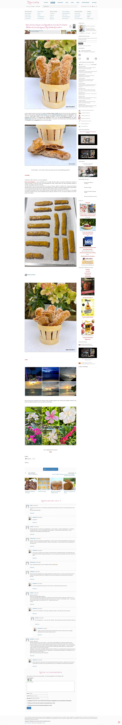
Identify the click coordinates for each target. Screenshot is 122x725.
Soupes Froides (27, 18)
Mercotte (33, 2)
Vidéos (77, 2)
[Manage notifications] (119, 722)
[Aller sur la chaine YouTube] (93, 6)
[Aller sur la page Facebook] (87, 6)
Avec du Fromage (40, 18)
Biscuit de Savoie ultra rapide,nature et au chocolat (88, 164)
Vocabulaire (89, 13)
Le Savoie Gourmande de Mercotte (87, 110)
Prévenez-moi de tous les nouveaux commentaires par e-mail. (41, 703)
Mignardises (52, 18)
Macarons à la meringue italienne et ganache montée (88, 132)
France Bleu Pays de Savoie (88, 250)
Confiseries (52, 15)
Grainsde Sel (70, 26)
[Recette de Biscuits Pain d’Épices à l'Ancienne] (27, 32)
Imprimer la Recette (31, 274)
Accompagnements (40, 16)
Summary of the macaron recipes (87, 345)
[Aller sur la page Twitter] (91, 6)
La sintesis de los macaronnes (86, 362)
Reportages (60, 2)
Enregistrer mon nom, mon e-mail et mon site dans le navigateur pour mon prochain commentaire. (50, 700)
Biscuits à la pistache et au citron (69, 492)
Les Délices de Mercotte (85, 112)
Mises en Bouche (28, 13)
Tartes (66, 15)
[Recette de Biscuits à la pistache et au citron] (73, 32)
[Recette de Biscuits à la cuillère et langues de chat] (68, 32)
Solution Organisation (85, 123)
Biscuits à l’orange (42, 491)
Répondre (32, 513)
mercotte (35, 517)
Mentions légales (28, 722)
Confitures (52, 16)
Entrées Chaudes (28, 16)
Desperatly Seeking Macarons (86, 344)
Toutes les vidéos (90, 18)
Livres (67, 2)
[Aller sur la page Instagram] (89, 6)
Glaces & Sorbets (65, 18)
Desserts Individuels (65, 11)
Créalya (43, 722)
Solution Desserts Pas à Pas (86, 121)
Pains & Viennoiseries (66, 16)
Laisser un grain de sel (51, 469)
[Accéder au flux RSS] (94, 6)
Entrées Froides (28, 15)
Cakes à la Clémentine (33, 474)
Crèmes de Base (78, 15)
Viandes (38, 15)
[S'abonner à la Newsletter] (96, 6)
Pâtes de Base (77, 16)
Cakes (63, 15)
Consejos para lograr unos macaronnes (88, 363)
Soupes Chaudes (40, 11)
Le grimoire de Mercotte (85, 118)
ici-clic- (87, 254)
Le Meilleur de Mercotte (85, 115)
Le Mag (72, 2)
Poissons (39, 13)
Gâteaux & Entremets (66, 13)
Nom (28, 693)
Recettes (46, 2)
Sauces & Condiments (78, 18)
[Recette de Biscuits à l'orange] (63, 32)
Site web (28, 698)
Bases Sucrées (77, 13)
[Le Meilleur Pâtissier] (53, 2)
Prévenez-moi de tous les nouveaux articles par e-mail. (40, 705)
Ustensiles (89, 15)
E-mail (28, 695)
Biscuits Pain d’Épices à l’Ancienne (30, 492)
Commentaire (30, 678)
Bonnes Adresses (85, 2)
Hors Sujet (94, 2)
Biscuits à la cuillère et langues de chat (56, 492)
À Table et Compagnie (83, 366)
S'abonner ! (81, 43)
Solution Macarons (84, 126)
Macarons (53, 13)
